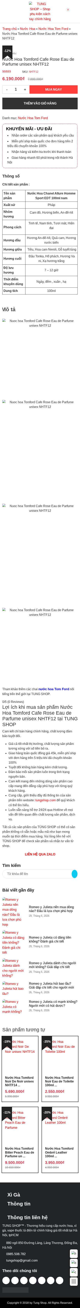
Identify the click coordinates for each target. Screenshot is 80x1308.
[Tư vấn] (73, 1263)
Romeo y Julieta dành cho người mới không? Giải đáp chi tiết (52, 965)
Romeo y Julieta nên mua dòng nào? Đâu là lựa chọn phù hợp (51, 909)
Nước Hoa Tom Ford (53, 29)
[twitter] (24, 1280)
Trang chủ (9, 29)
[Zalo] (73, 1281)
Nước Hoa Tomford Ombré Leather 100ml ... (59, 1152)
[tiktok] (15, 1280)
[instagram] (41, 1280)
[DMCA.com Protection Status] (15, 1290)
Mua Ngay (53, 89)
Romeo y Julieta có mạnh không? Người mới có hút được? (53, 1004)
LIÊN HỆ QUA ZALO (40, 854)
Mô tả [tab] (8, 309)
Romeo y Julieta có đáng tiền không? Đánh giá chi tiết (50, 939)
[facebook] (6, 1280)
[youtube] (33, 1280)
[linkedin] (59, 1280)
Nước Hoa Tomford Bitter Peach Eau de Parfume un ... (19, 1152)
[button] (64, 11)
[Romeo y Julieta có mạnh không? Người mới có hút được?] (13, 1006)
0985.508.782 (16, 1254)
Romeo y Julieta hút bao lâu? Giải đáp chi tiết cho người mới (51, 985)
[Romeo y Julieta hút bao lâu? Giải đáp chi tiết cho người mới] (13, 989)
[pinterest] (50, 1280)
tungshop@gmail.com (22, 1260)
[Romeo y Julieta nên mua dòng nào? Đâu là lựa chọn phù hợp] (13, 912)
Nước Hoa (27, 29)
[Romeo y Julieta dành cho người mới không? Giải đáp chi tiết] (13, 968)
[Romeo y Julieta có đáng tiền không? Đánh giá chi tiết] (13, 942)
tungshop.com (45, 800)
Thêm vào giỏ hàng (40, 103)
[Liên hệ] (73, 1253)
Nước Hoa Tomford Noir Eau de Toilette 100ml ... (59, 1081)
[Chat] (73, 1272)
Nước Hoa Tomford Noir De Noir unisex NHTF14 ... (19, 1081)
